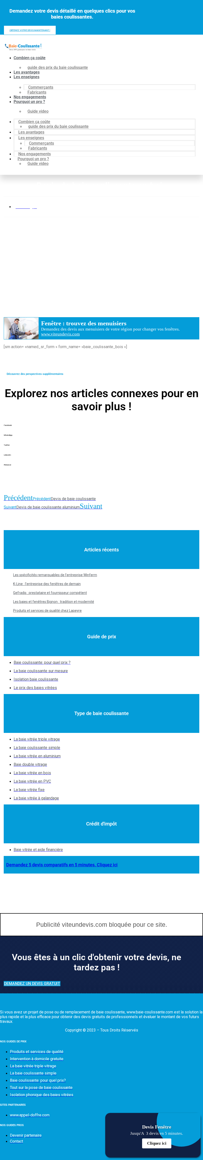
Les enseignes (26, 77)
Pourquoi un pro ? (29, 101)
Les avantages (27, 72)
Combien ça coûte (30, 57)
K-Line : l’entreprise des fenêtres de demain (47, 584)
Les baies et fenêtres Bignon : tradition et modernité (53, 602)
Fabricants (36, 92)
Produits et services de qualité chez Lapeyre (47, 611)
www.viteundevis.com (60, 334)
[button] (101, 429)
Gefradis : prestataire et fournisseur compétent (50, 593)
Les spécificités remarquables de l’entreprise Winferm (55, 575)
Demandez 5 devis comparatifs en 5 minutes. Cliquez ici (62, 864)
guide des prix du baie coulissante (57, 67)
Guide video (38, 111)
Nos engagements (30, 97)
